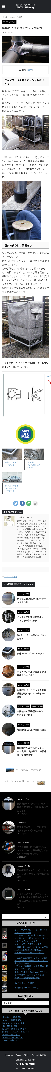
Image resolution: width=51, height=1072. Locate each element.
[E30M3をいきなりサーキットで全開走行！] (12, 477)
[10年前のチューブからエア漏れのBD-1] (34, 454)
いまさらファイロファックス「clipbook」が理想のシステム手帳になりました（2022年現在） (31, 947)
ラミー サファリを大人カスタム (29, 952)
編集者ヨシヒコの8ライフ (25, 1060)
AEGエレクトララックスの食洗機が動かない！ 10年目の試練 (31, 693)
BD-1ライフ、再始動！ (25, 982)
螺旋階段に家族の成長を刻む (31, 729)
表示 (30, 69)
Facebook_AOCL (22, 1055)
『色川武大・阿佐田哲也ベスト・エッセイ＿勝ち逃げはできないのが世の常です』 (32, 850)
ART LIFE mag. (25, 7)
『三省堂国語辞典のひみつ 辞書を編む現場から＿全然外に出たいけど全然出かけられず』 (31, 960)
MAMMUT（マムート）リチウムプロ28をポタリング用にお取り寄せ (33, 874)
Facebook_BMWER (39, 1055)
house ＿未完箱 (10, 577)
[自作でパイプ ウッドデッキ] (12, 454)
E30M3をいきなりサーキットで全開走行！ (12, 488)
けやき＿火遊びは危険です (27, 977)
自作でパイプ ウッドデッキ (30, 653)
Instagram (9, 1055)
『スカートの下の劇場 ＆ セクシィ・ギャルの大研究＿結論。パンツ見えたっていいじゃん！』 (31, 938)
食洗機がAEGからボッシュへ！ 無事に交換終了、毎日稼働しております (31, 751)
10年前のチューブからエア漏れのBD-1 (34, 464)
